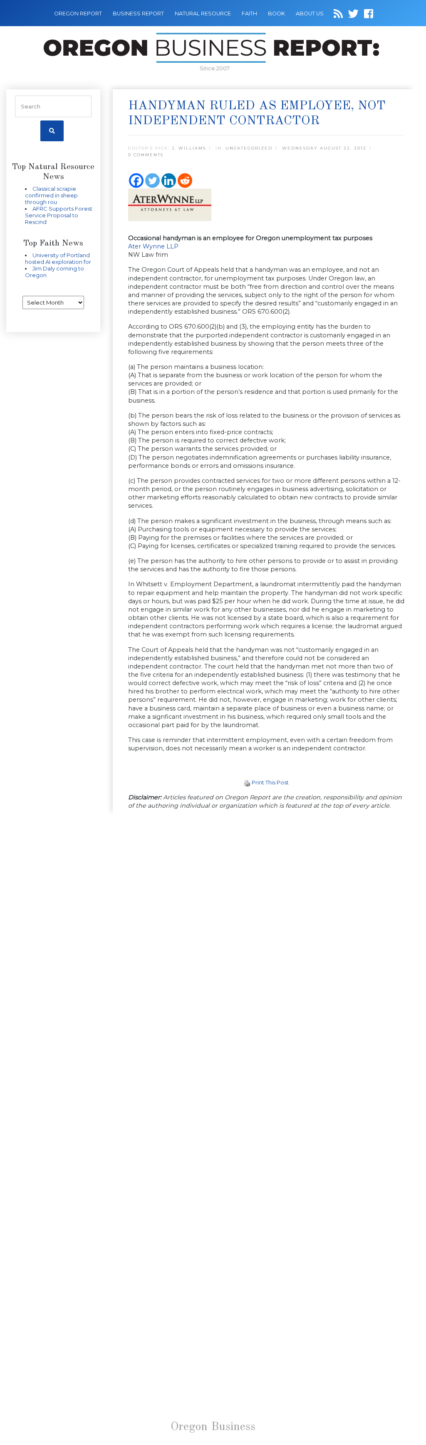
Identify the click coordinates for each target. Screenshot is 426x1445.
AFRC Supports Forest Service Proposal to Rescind (58, 215)
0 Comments (145, 154)
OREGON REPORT (78, 13)
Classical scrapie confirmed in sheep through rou (51, 195)
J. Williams (189, 148)
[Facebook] (136, 180)
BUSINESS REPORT (138, 13)
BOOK (276, 13)
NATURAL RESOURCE (203, 13)
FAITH (249, 13)
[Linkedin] (168, 180)
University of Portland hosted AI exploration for (58, 258)
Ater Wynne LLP (153, 246)
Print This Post (270, 782)
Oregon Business (213, 1427)
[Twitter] (152, 180)
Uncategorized (248, 148)
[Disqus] (266, 931)
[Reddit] (185, 180)
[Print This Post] (247, 782)
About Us (310, 13)
